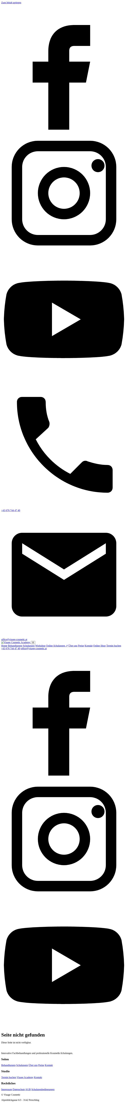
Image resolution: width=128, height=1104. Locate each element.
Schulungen (29, 645)
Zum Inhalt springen (11, 2)
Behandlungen (15, 645)
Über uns (72, 645)
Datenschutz (19, 1089)
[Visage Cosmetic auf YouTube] (64, 381)
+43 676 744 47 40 (10, 648)
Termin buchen (113, 645)
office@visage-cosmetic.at (34, 648)
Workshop (40, 645)
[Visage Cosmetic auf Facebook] (64, 128)
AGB (28, 1089)
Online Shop (99, 645)
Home (4, 645)
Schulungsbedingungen (42, 1089)
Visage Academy (25, 1077)
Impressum (6, 1089)
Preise (81, 645)
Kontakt (89, 645)
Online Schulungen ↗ (57, 645)
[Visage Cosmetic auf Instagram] (64, 255)
